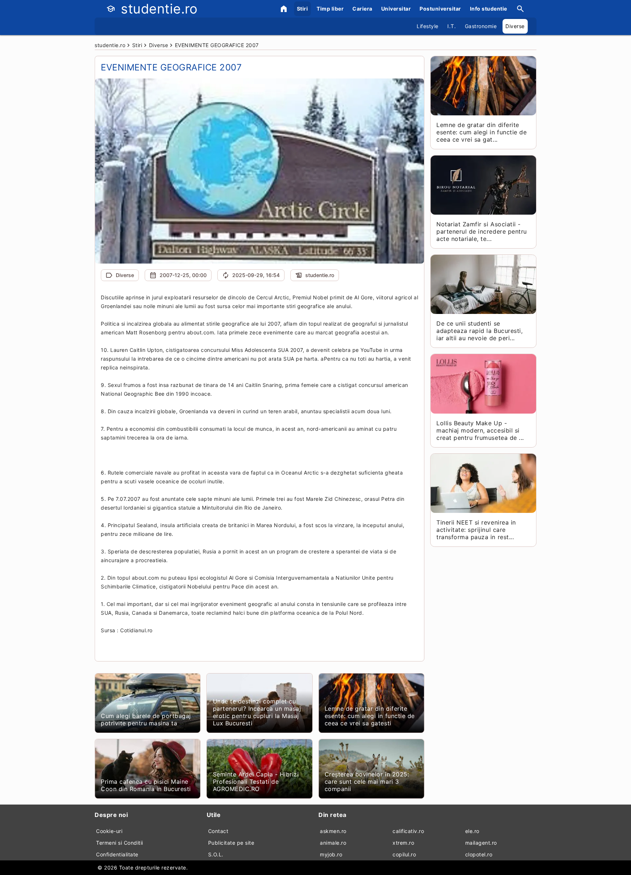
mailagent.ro (481, 843)
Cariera (362, 8)
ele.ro (472, 831)
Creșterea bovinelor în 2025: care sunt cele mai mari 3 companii (367, 782)
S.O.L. (215, 854)
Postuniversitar (440, 8)
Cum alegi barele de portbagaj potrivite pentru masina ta (146, 719)
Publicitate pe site (231, 843)
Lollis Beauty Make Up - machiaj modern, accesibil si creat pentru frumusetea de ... (480, 430)
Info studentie (488, 8)
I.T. (451, 26)
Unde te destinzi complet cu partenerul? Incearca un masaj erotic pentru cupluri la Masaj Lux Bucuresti (257, 712)
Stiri (302, 8)
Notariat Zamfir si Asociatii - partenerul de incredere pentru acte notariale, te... (481, 231)
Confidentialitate (117, 854)
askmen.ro (333, 831)
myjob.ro (331, 854)
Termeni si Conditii (119, 843)
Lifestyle (428, 26)
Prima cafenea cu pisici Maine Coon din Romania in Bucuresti (146, 785)
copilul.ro (404, 854)
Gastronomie (481, 26)
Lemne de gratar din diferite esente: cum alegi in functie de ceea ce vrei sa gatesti (370, 716)
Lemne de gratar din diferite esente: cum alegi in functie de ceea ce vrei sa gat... (481, 132)
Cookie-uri (109, 831)
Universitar (396, 8)
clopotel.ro (479, 854)
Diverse (515, 26)
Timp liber (330, 8)
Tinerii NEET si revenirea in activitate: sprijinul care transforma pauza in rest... (476, 530)
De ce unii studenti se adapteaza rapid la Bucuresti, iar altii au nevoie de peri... (479, 331)
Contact (218, 831)
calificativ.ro (408, 831)
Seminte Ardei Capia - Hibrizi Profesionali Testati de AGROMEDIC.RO (256, 782)
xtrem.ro (403, 843)
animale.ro (333, 843)
